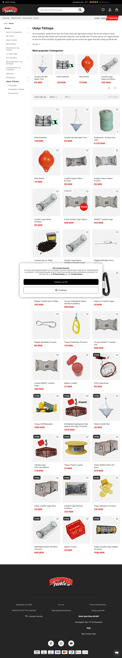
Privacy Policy (58, 274)
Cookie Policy (76, 274)
